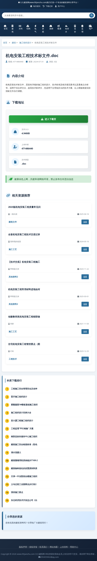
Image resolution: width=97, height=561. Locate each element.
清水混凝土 (16, 452)
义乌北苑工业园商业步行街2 (23, 484)
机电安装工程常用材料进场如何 (24, 289)
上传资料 (64, 546)
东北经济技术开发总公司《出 (24, 500)
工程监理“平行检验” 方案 (22, 428)
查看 (85, 222)
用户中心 (61, 6)
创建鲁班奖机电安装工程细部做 (24, 316)
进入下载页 (50, 119)
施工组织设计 (25, 42)
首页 (6, 28)
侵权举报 (33, 546)
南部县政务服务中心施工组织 (24, 436)
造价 (75, 30)
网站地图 (54, 546)
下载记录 (49, 6)
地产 (91, 28)
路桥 (51, 28)
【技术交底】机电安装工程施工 (24, 261)
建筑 (13, 30)
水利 (20, 28)
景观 (43, 30)
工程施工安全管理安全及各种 (24, 388)
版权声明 (23, 546)
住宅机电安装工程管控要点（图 (24, 344)
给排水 (67, 30)
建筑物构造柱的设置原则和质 (24, 468)
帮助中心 (74, 546)
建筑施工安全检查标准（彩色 (24, 444)
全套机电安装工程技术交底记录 (24, 234)
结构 (28, 28)
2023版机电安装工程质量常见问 (24, 206)
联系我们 (43, 546)
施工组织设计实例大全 (21, 412)
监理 (82, 30)
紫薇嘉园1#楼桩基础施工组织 (24, 404)
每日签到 (36, 6)
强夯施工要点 (17, 492)
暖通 (59, 28)
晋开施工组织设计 (19, 396)
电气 (35, 30)
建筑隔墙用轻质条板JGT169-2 (24, 460)
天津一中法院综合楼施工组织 (24, 476)
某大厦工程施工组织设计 (22, 420)
